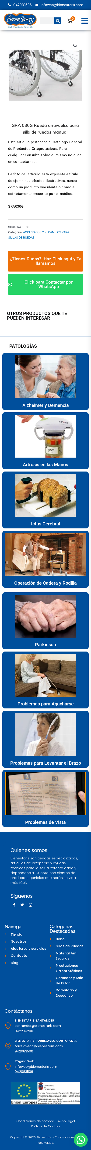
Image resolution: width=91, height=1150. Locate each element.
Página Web (24, 1061)
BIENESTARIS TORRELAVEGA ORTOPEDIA (46, 1041)
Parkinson (45, 644)
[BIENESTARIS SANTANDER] (8, 1025)
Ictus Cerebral (45, 524)
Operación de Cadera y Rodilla (45, 583)
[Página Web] (8, 1066)
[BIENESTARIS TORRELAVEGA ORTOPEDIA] (8, 1046)
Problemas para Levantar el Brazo (45, 763)
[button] (84, 21)
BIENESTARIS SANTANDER (34, 1020)
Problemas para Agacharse (46, 704)
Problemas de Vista (45, 822)
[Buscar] (57, 20)
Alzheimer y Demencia (45, 405)
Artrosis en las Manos (45, 464)
